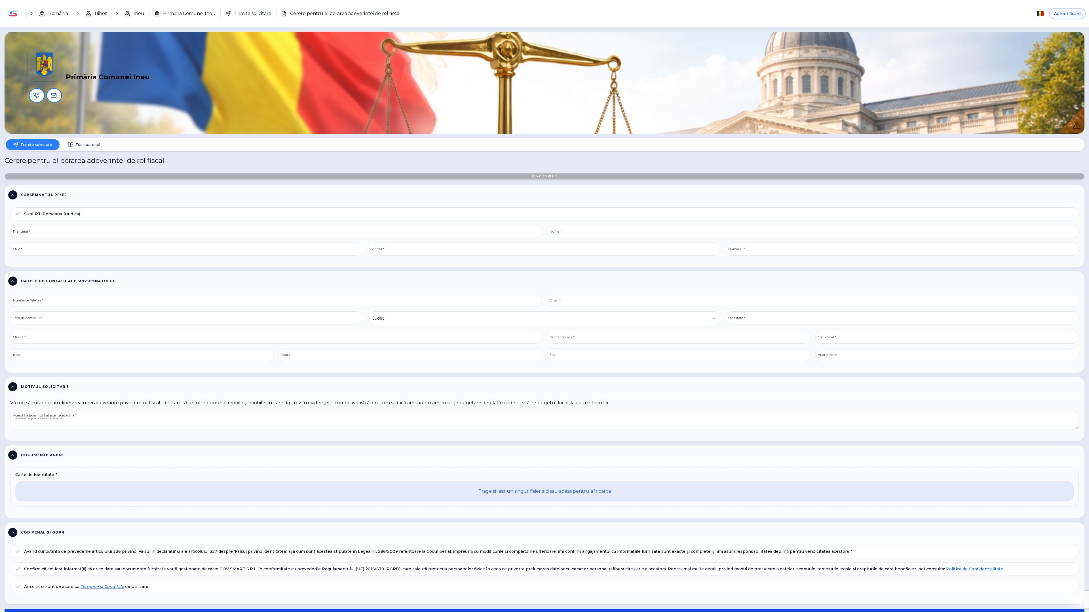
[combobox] (544, 322)
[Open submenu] (32, 14)
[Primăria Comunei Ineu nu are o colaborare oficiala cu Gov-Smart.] (1070, 119)
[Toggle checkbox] (18, 217)
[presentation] (544, 493)
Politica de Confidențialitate (974, 576)
